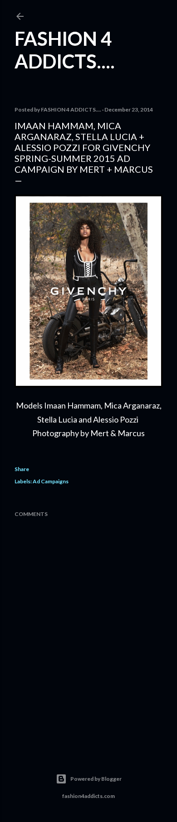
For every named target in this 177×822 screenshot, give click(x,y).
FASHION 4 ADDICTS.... (65, 50)
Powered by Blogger (96, 778)
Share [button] (22, 469)
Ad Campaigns (51, 481)
